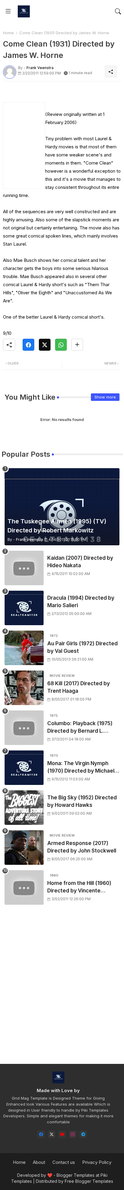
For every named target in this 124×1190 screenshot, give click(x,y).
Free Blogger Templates (89, 1181)
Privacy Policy (96, 1162)
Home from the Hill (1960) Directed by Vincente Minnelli (79, 887)
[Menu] (8, 11)
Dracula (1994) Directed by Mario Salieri (80, 602)
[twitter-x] (51, 1134)
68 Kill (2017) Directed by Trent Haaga (78, 687)
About (39, 1162)
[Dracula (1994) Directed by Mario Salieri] (24, 608)
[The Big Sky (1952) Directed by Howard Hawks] (24, 807)
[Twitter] (45, 345)
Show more (105, 397)
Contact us (63, 1162)
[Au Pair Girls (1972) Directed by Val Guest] (24, 648)
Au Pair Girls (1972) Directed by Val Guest (82, 647)
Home (8, 32)
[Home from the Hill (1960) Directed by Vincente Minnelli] (24, 887)
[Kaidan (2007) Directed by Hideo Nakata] (24, 568)
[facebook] (41, 1134)
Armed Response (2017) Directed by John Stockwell (81, 847)
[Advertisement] (62, 990)
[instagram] (72, 1134)
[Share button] (77, 345)
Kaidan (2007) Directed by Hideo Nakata (80, 562)
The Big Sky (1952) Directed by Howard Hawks (82, 801)
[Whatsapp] (61, 345)
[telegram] (83, 1134)
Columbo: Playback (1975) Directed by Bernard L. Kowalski (80, 727)
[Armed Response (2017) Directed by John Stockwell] (24, 847)
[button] (118, 11)
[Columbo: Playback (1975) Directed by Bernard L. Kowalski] (24, 727)
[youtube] (62, 1134)
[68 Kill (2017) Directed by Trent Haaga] (24, 688)
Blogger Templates (76, 1175)
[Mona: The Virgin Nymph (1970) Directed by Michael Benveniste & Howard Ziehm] (24, 767)
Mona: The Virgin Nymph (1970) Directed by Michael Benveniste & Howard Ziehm (82, 767)
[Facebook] (28, 345)
